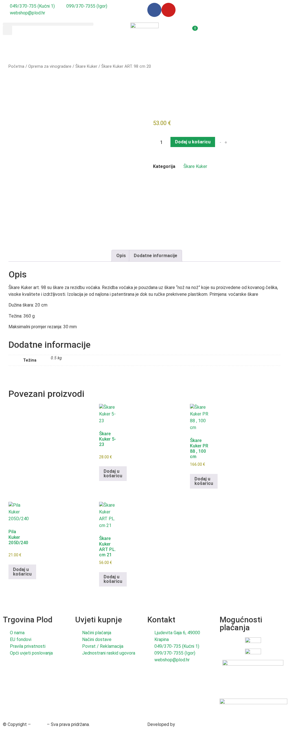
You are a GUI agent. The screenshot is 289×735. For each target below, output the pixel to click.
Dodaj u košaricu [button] (113, 473)
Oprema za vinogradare (49, 66)
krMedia (184, 724)
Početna (16, 66)
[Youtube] (168, 10)
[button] (48, 24)
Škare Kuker (86, 66)
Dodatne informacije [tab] (155, 255)
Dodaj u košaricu (193, 142)
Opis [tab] (121, 255)
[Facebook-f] (154, 10)
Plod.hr (39, 724)
